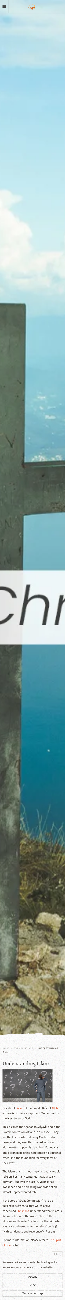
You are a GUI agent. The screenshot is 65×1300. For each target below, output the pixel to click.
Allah (20, 1108)
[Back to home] (32, 6)
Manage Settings (32, 1293)
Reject (32, 1285)
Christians (22, 1211)
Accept (32, 1276)
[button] (4, 6)
